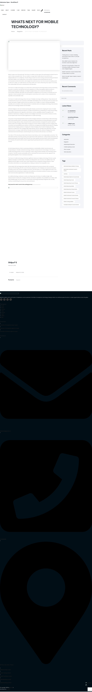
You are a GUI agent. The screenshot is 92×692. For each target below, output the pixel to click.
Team (2, 314)
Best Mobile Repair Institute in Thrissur (71, 166)
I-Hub (2, 310)
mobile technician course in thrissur (71, 198)
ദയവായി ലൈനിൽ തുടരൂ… (73, 117)
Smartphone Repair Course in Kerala (71, 204)
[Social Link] (1, 299)
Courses (3, 309)
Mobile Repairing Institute (5, 682)
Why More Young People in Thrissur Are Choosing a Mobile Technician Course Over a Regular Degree (71, 67)
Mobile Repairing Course (5, 679)
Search (82, 43)
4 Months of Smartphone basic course (9, 325)
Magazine (18, 280)
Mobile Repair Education (69, 144)
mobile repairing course (69, 147)
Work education (67, 152)
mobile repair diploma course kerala (71, 177)
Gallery (2, 315)
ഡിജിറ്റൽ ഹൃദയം (71, 123)
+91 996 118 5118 (47, 12)
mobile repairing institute (69, 186)
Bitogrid (8, 689)
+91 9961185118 (3, 539)
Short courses (67, 149)
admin (12, 272)
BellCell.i (11, 687)
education (66, 139)
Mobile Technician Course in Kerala (71, 195)
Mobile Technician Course (6, 676)
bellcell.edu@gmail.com (5, 431)
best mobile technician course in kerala (70, 170)
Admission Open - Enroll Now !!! (9, 2)
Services (3, 312)
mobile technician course (69, 192)
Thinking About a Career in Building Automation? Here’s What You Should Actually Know (70, 56)
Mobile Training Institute (68, 201)
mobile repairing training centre (70, 189)
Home (2, 306)
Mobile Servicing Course (5, 669)
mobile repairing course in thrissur (71, 183)
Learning (65, 173)
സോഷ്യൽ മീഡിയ (71, 110)
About (2, 307)
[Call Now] (88, 685)
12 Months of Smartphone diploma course (9, 328)
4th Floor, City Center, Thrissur (6, 664)
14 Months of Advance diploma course (9, 331)
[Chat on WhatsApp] (88, 683)
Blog (2, 317)
